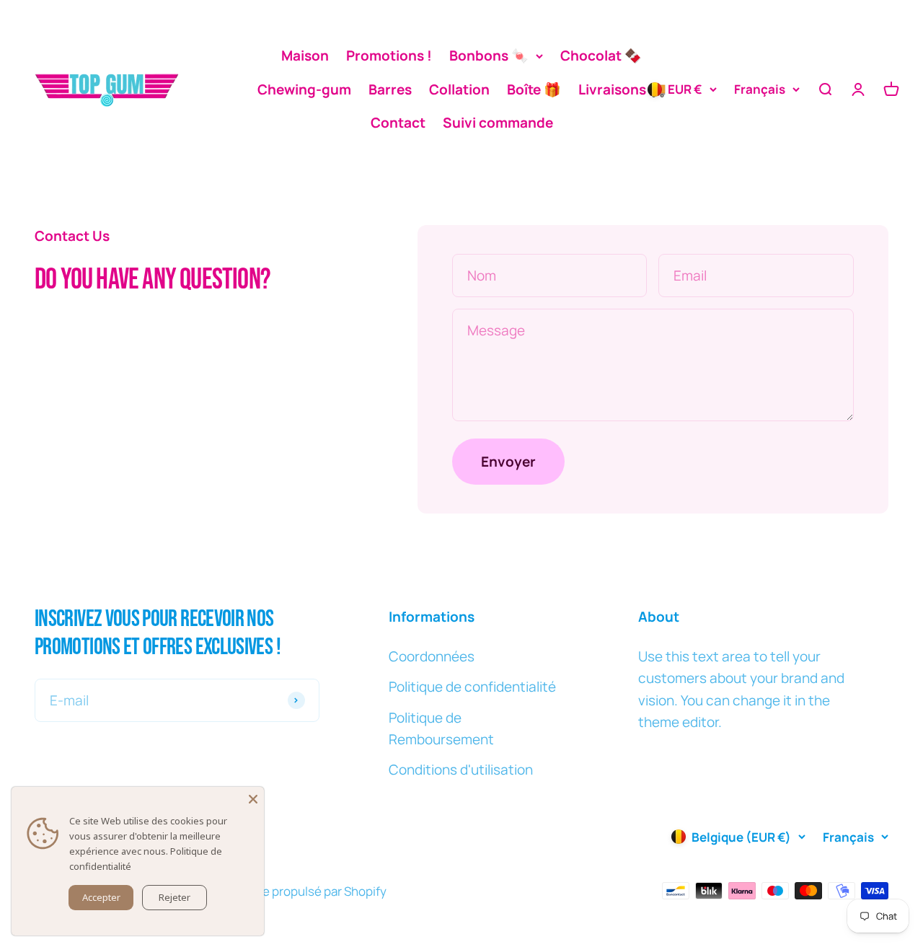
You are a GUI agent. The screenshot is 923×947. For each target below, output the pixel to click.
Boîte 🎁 (534, 89)
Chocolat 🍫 (601, 55)
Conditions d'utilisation (461, 769)
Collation (459, 89)
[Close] (253, 797)
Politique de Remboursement (441, 728)
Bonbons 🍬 (489, 55)
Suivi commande (498, 122)
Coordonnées (431, 656)
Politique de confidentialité (472, 686)
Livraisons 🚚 (622, 89)
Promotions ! (389, 55)
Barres (390, 89)
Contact (398, 122)
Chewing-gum (304, 89)
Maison (305, 55)
